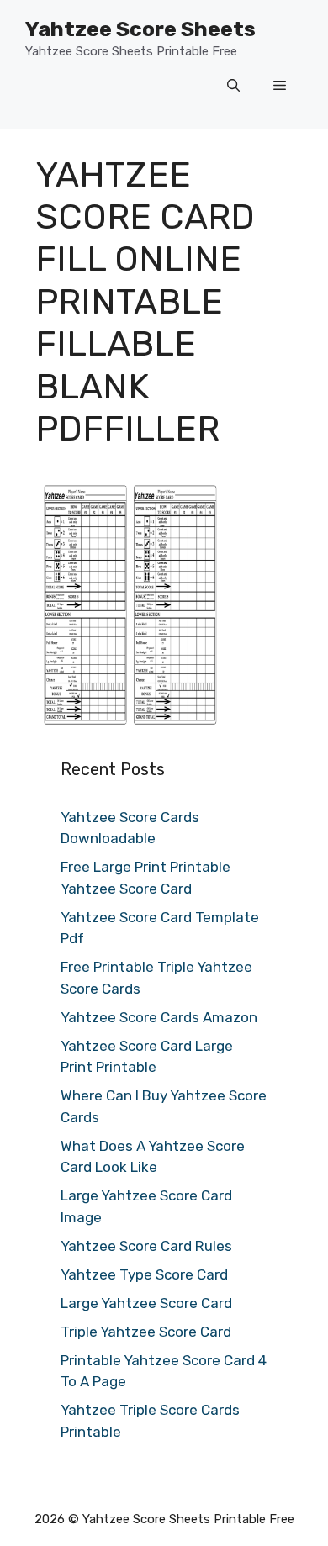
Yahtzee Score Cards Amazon (159, 1017)
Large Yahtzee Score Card (146, 1303)
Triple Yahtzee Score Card (146, 1331)
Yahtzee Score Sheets (140, 29)
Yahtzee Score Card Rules (146, 1245)
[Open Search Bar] (233, 86)
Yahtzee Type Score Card (144, 1274)
